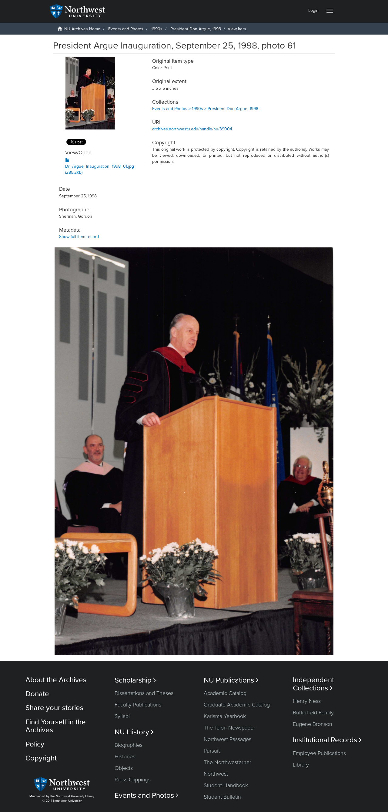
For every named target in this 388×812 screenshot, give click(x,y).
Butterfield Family (313, 712)
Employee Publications (319, 753)
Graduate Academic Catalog (237, 704)
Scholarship (135, 680)
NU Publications (231, 680)
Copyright (41, 758)
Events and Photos (125, 29)
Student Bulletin (222, 797)
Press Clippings (133, 779)
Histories (125, 756)
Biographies (128, 745)
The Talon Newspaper (229, 727)
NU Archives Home (82, 29)
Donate (37, 694)
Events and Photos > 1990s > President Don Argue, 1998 (205, 108)
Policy (34, 744)
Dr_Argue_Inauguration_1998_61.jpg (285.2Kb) (99, 169)
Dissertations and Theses (144, 693)
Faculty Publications (138, 704)
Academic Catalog (225, 693)
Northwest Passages (227, 739)
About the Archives (55, 680)
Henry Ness (307, 701)
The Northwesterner (227, 762)
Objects (124, 768)
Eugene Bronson (312, 724)
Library (301, 764)
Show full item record (79, 236)
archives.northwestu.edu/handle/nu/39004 (192, 129)
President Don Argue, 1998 (195, 29)
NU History (134, 732)
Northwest (216, 773)
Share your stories (54, 707)
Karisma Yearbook (225, 716)
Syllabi (122, 716)
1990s (156, 29)
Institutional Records (327, 740)
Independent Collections (313, 684)
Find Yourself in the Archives (55, 726)
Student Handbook (226, 785)
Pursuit (212, 750)
